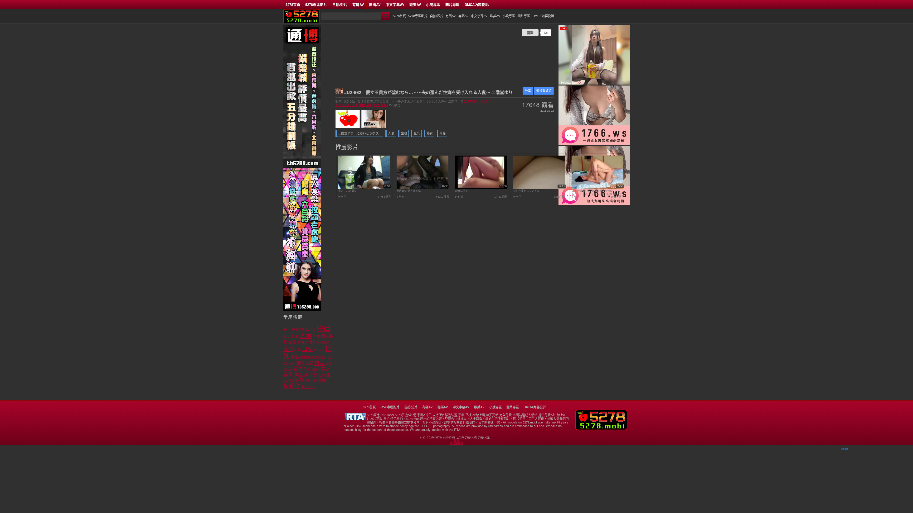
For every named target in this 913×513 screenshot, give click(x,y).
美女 (299, 375)
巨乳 (369, 105)
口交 (307, 349)
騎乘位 (291, 386)
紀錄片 (316, 369)
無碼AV (375, 4)
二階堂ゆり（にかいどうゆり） (359, 133)
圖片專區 (452, 4)
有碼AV (358, 4)
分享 (528, 91)
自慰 (322, 375)
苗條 (291, 380)
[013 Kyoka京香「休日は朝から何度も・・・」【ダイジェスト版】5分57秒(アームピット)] (597, 187)
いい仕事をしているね (526, 190)
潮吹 (300, 363)
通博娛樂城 (456, 443)
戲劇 (303, 357)
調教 (299, 380)
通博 (456, 440)
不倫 (313, 329)
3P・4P (289, 329)
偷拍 (300, 342)
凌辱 (288, 349)
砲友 (307, 369)
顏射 (323, 380)
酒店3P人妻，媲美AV (409, 190)
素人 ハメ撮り (347, 190)
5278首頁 (293, 4)
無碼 (309, 363)
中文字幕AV (395, 4)
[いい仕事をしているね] (539, 187)
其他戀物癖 (322, 342)
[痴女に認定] (481, 187)
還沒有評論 (544, 91)
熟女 (376, 105)
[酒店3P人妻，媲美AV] (422, 187)
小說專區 (433, 4)
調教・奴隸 (311, 380)
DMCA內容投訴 (477, 4)
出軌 (362, 105)
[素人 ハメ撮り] (364, 187)
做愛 (292, 342)
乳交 (286, 336)
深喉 (292, 363)
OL (307, 329)
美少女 (311, 374)
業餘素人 (320, 357)
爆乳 (328, 364)
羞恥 (383, 105)
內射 (309, 342)
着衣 (298, 368)
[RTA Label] (355, 419)
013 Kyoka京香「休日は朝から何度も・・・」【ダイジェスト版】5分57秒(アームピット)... (597, 192)
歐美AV (415, 4)
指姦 (310, 357)
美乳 (288, 375)
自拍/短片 (339, 4)
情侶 (295, 357)
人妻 (355, 105)
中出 (323, 328)
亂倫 (295, 336)
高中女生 (308, 387)
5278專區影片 (316, 4)
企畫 (316, 336)
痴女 (287, 368)
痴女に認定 (461, 190)
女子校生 (319, 349)
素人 (325, 368)
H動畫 (300, 329)
